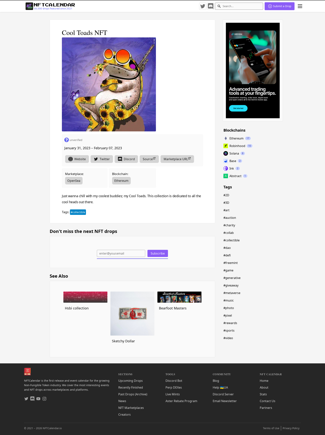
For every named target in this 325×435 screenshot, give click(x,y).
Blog (216, 381)
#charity (229, 225)
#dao (227, 248)
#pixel (227, 315)
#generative (232, 278)
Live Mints (173, 394)
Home (264, 381)
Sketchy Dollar (123, 341)
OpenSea (73, 181)
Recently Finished (130, 387)
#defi (227, 255)
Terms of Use (271, 428)
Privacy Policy (291, 428)
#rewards (230, 323)
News (122, 401)
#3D (226, 203)
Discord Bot (174, 381)
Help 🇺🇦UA (220, 387)
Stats (263, 394)
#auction (229, 218)
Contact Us (267, 401)
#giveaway (230, 285)
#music (228, 300)
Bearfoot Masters (173, 308)
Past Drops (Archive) (132, 394)
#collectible (78, 212)
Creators (124, 414)
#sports (229, 330)
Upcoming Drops (130, 381)
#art (226, 210)
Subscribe (158, 253)
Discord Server (223, 394)
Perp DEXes (174, 387)
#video (228, 338)
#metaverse (231, 293)
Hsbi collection (77, 308)
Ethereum (121, 181)
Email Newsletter (225, 401)
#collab (228, 233)
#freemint (230, 263)
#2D (226, 195)
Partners (266, 408)
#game (228, 270)
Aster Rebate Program (181, 401)
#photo (228, 308)
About (264, 387)
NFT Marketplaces (131, 408)
